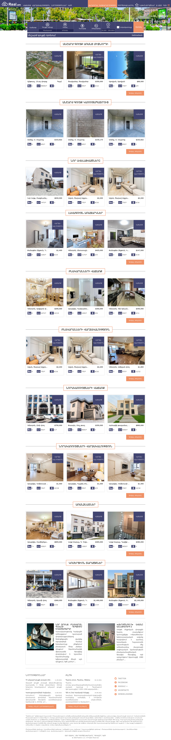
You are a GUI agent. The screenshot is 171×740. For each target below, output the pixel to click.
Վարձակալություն (41, 5)
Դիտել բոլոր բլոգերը (77, 706)
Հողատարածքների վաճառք (90, 729)
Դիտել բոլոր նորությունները (41, 706)
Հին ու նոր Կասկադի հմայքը (77, 693)
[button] (33, 27)
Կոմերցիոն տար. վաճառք (71, 729)
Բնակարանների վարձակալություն (85, 329)
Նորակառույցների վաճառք (85, 387)
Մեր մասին (69, 735)
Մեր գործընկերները (84, 735)
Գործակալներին (126, 5)
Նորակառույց (126, 27)
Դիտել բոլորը (135, 93)
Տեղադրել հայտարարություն (103, 5)
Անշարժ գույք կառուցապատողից (85, 102)
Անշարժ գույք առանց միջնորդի (85, 43)
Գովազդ (97, 735)
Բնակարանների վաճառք (85, 271)
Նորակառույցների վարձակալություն (85, 446)
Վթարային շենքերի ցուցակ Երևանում (77, 731)
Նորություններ (59, 5)
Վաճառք (27, 5)
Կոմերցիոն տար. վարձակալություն (51, 731)
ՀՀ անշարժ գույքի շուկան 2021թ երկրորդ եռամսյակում (49, 680)
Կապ (70, 5)
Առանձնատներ (86, 504)
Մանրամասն (137, 35)
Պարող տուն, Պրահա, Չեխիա (78, 680)
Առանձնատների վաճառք (52, 729)
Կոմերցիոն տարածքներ (85, 562)
